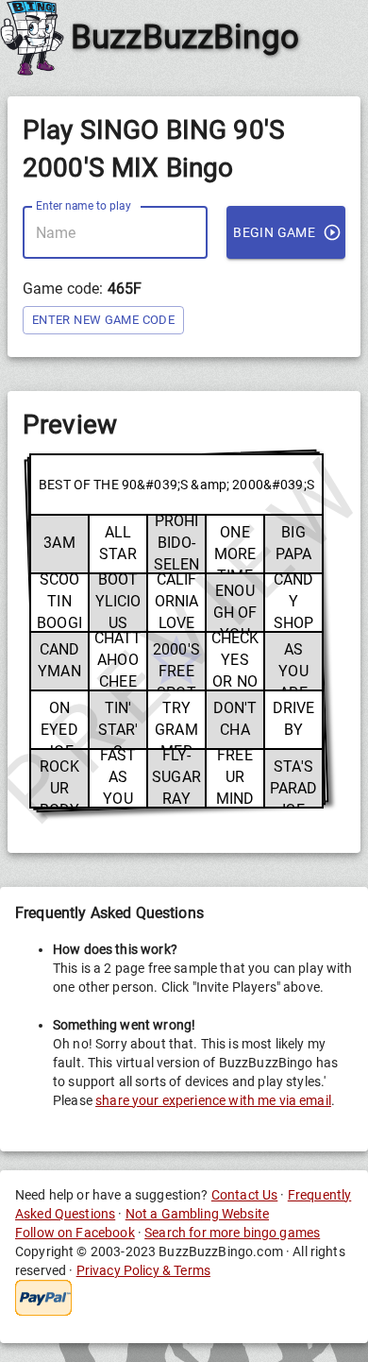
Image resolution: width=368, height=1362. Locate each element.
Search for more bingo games (232, 1232)
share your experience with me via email (213, 1100)
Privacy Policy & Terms (143, 1270)
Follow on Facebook (75, 1232)
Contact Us (244, 1194)
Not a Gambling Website (197, 1213)
